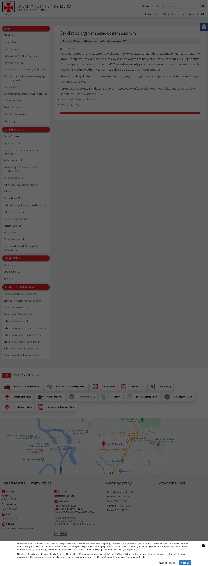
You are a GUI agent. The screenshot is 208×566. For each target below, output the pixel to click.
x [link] (203, 545)
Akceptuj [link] (185, 562)
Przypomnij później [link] (167, 562)
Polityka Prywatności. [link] (129, 549)
